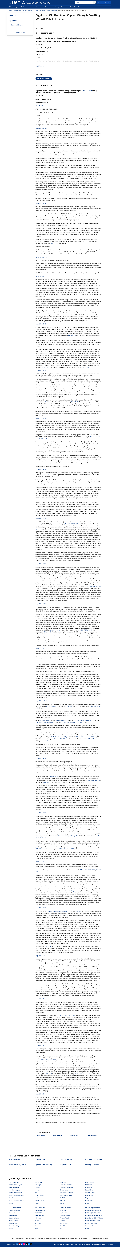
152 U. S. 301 (75, 402)
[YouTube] (19, 1244)
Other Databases (66, 1208)
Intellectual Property (66, 1193)
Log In (100, 2)
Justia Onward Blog (91, 1223)
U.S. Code (12, 1213)
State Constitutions (41, 1210)
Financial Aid (89, 1190)
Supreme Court (14, 1218)
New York (38, 1223)
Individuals (38, 1182)
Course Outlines (90, 1193)
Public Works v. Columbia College (58, 737)
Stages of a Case (66, 1165)
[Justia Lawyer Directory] (34, 1244)
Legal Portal (66, 1244)
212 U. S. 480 (71, 1015)
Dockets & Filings (14, 1226)
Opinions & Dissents (43, 79)
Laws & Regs (56, 7)
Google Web (74, 1135)
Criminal (37, 1187)
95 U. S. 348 (88, 630)
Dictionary (88, 1185)
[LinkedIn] (17, 1244)
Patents (62, 1221)
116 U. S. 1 (39, 530)
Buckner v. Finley (44, 720)
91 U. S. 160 (44, 741)
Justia (10, 10)
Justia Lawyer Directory (92, 1213)
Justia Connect (58, 1244)
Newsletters (65, 7)
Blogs (87, 1198)
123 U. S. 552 (97, 587)
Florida (37, 1221)
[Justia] (17, 2)
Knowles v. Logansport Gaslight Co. (68, 836)
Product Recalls (64, 1218)
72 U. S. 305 (65, 722)
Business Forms (65, 1215)
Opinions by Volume (44, 10)
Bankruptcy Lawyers (15, 1185)
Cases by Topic (40, 1159)
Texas (36, 1226)
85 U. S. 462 (46, 782)
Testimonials (89, 1226)
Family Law (38, 1198)
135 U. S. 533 (48, 1074)
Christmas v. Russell (48, 722)
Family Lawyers (14, 1198)
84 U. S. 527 (79, 911)
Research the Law (35, 7)
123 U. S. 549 (45, 475)
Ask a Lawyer (24, 7)
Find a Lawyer (13, 7)
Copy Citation (20, 32)
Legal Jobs (63, 1210)
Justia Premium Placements (93, 1215)
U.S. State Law (40, 1208)
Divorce (37, 1190)
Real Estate (63, 1198)
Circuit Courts (13, 1221)
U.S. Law (15, 10)
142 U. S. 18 (93, 437)
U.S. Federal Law (15, 1208)
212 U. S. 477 (63, 1015)
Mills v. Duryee (54, 776)
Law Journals (89, 1195)
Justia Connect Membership (93, 1210)
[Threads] (27, 1244)
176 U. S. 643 (52, 1060)
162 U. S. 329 (78, 1074)
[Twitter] (31, 1244)
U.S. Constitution (14, 1210)
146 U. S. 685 (90, 739)
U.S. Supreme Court (33, 10)
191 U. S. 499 (69, 524)
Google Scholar (40, 1135)
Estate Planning (39, 1195)
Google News (92, 1135)
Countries (63, 1226)
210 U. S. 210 (72, 335)
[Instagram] (24, 1244)
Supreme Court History (93, 1159)
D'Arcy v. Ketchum (51, 706)
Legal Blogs (63, 1213)
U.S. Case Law (23, 10)
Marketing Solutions (76, 7)
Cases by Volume (66, 1159)
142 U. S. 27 (43, 439)
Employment (64, 1190)
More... (11, 1203)
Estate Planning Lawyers (16, 1195)
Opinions (13, 20)
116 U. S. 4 (63, 739)
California (38, 1218)
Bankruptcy (38, 1185)
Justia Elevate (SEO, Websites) (94, 1218)
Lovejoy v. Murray (55, 630)
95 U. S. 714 (39, 849)
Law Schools (46, 7)
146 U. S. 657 (82, 739)
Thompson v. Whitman (75, 722)
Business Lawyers (14, 1187)
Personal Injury (39, 1200)
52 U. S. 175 (68, 706)
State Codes (38, 1213)
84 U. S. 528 (79, 737)
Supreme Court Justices (17, 1165)
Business (63, 1182)
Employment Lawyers (15, 1193)
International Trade (66, 1195)
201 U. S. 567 (91, 870)
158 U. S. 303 (47, 632)
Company (74, 1244)
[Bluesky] (29, 1244)
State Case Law (39, 1215)
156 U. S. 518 (62, 849)
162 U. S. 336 (87, 1074)
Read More (39, 66)
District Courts (13, 1223)
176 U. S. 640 (54, 243)
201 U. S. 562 (83, 870)
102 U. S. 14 (47, 402)
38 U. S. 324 (78, 720)
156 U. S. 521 (71, 849)
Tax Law (62, 1200)
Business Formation (66, 1185)
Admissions (88, 1187)
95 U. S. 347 (81, 630)
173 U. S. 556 (42, 838)
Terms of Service (86, 1244)
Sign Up (107, 2)
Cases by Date (14, 1159)
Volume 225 (54, 10)
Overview (13, 16)
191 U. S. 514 (77, 524)
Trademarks (64, 1223)
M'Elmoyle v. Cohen (61, 720)
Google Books (57, 1135)
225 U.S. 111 (87, 91)
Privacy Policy (96, 1244)
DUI (36, 1193)
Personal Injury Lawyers (16, 1200)
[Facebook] (22, 1244)
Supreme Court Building (43, 1165)
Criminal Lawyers (14, 1190)
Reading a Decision (92, 1165)
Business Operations (66, 1187)
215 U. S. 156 (85, 367)
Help (79, 1244)
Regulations (13, 1215)
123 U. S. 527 (45, 367)
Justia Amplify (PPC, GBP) (92, 1221)
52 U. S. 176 (39, 722)
